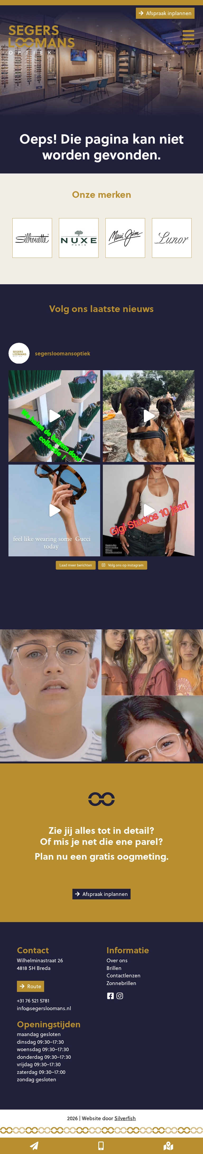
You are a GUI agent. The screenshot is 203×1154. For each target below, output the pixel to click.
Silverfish (125, 1118)
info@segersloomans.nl (44, 1008)
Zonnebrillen (121, 983)
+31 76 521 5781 (33, 1000)
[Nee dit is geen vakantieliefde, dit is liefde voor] (149, 416)
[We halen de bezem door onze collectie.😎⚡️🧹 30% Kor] (54, 416)
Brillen (114, 968)
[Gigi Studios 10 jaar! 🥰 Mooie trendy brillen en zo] (149, 510)
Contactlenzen (124, 975)
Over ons (117, 960)
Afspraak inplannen (169, 13)
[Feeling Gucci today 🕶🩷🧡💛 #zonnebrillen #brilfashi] (54, 510)
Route (34, 986)
